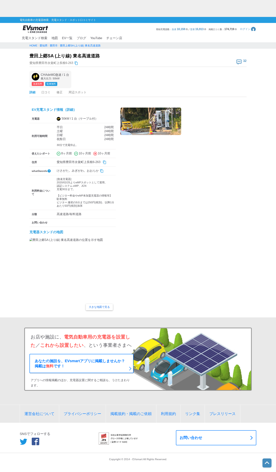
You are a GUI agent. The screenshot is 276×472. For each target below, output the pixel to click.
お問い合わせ (191, 438)
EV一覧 (67, 38)
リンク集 (192, 414)
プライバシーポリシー (82, 414)
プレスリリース (222, 414)
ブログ (81, 38)
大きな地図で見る (99, 306)
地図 (54, 38)
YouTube (96, 38)
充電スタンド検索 (34, 38)
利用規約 (168, 414)
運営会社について (39, 414)
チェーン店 (114, 38)
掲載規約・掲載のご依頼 (131, 414)
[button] (248, 29)
